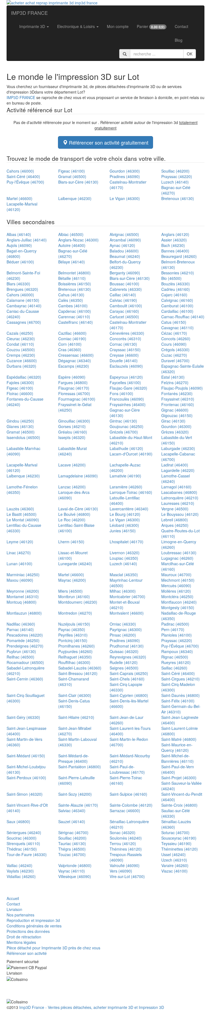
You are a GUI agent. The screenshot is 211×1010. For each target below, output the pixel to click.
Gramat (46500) (72, 176)
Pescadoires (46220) (25, 635)
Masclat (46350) (124, 574)
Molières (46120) (176, 591)
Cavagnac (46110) (177, 327)
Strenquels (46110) (23, 843)
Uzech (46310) (174, 860)
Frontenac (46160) (177, 404)
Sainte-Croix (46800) (179, 805)
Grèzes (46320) (175, 432)
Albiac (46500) (71, 234)
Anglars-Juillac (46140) (27, 240)
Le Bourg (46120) (125, 514)
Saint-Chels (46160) (127, 679)
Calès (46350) (70, 300)
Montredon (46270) (75, 613)
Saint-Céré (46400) (23, 176)
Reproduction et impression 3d (33, 920)
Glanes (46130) (20, 426)
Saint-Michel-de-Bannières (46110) (177, 758)
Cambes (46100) (73, 305)
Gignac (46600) (174, 410)
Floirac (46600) (20, 393)
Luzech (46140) (175, 182)
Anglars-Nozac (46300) (78, 240)
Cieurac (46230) (21, 338)
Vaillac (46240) (19, 865)
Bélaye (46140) (71, 262)
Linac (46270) (19, 552)
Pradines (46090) (125, 176)
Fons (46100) (121, 393)
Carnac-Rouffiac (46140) (182, 316)
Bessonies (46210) (177, 272)
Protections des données (28, 931)
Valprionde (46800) (74, 865)
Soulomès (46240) (126, 838)
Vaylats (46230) (20, 871)
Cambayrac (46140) (24, 305)
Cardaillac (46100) (177, 311)
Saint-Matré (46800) (178, 739)
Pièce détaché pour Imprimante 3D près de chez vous (53, 947)
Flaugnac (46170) (73, 388)
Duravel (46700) (175, 360)
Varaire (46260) (174, 865)
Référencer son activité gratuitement (108, 142)
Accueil (13, 898)
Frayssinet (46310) (177, 399)
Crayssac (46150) (125, 349)
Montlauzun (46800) (24, 613)
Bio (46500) (171, 278)
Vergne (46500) (174, 508)
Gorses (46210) (72, 426)
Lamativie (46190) (125, 476)
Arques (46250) (174, 525)
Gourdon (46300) (125, 171)
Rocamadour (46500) (25, 662)
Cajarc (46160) (174, 294)
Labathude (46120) (126, 448)
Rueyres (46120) (176, 662)
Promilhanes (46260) (76, 646)
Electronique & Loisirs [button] (76, 26)
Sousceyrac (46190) (178, 838)
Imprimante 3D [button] (32, 26)
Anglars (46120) (175, 234)
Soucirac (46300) (22, 838)
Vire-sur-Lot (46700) (127, 876)
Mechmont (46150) (178, 580)
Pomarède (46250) (23, 640)
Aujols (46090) (19, 245)
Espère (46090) (71, 377)
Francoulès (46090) (127, 399)
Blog (178, 40)
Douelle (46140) (124, 360)
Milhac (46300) (123, 591)
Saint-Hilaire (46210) (76, 717)
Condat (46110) (20, 344)
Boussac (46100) (124, 283)
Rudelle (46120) (124, 662)
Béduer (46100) (20, 262)
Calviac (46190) (123, 300)
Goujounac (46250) (126, 426)
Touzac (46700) (72, 854)
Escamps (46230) (73, 366)
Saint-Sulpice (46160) (128, 794)
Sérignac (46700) (73, 832)
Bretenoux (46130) (177, 198)
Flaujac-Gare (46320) (128, 388)
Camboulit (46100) (126, 305)
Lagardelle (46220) (178, 470)
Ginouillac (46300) (74, 421)
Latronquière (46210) (179, 497)
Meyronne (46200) (23, 591)
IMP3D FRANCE (29, 12)
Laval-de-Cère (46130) (78, 508)
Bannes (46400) (175, 251)
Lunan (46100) (19, 563)
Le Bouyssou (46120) (180, 514)
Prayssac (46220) (176, 176)
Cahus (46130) (71, 294)
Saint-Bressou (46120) (78, 673)
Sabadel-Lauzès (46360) (79, 668)
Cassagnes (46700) (24, 322)
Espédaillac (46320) (24, 377)
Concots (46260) (175, 338)
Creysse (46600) (124, 355)
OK (189, 54)
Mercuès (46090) (176, 585)
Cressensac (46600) (76, 355)
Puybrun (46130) (21, 651)
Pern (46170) (172, 629)
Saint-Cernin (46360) (25, 679)
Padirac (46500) (175, 624)
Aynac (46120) (122, 245)
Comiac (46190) (72, 338)
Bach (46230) (173, 245)
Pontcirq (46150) (72, 640)
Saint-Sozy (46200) (75, 794)
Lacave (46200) (72, 465)
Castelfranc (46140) (75, 322)
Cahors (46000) (20, 171)
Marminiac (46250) (23, 574)
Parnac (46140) (20, 629)
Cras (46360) (69, 349)
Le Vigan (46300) (125, 198)
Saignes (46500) (124, 668)
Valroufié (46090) (125, 865)
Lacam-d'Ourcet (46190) (131, 454)
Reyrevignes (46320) (128, 657)
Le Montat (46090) (23, 519)
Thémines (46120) (126, 849)
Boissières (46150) (74, 283)
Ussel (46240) (173, 854)
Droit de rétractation (24, 936)
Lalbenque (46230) (74, 198)
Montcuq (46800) (22, 602)
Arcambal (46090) (125, 240)
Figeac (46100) (71, 171)
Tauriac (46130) (72, 843)
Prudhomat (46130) (127, 646)
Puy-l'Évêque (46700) (25, 182)
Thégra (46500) (72, 849)
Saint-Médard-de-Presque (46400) (73, 758)
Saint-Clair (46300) (74, 695)
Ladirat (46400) (174, 465)
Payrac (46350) (71, 629)
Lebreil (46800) (174, 519)
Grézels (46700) (124, 432)
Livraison (14, 909)
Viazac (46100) (174, 871)
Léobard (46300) (124, 525)
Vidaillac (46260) (21, 876)
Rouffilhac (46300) (74, 662)
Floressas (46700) (74, 393)
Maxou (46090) (20, 580)
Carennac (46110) (74, 316)
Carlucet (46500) (124, 316)
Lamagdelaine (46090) (78, 476)
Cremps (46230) (21, 355)
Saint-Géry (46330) (23, 717)
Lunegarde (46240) (75, 563)
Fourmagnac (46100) (76, 399)
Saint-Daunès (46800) (180, 695)
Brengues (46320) (22, 289)
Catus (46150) (173, 322)
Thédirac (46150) (22, 849)
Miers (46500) (70, 591)
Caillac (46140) (123, 294)
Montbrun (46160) (74, 596)
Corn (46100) (70, 344)
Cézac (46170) (174, 333)
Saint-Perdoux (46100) (26, 777)
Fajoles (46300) (20, 382)
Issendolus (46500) (23, 437)
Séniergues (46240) (24, 832)
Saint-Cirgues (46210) (180, 679)
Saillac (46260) (174, 668)
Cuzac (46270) (174, 355)
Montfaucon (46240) (179, 602)
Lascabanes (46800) (179, 492)
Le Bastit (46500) (22, 514)
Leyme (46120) (20, 541)
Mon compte (118, 26)
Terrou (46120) (123, 843)
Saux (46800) (18, 821)
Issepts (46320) (71, 437)
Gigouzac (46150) (177, 415)
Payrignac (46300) (126, 629)
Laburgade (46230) (178, 448)
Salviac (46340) (71, 810)
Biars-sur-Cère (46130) (78, 182)
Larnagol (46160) (176, 486)
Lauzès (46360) (20, 508)
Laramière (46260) (126, 486)
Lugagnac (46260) (177, 558)
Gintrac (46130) (123, 421)
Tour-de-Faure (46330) (27, 854)
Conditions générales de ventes (34, 926)
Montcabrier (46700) (127, 596)
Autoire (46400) (71, 245)
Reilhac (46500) (20, 657)
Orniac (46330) (123, 624)
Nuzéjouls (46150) (74, 624)
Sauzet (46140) (71, 821)
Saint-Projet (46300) (178, 777)
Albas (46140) (19, 234)
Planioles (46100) (176, 635)
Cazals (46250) (20, 333)
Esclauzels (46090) (126, 366)
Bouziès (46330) (175, 283)
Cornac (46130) (123, 344)
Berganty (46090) (125, 272)
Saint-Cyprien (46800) (129, 695)
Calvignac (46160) (177, 300)
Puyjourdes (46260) (75, 651)
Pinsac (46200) (123, 635)
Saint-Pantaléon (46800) (79, 766)
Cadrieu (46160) (175, 289)
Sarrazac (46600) (125, 810)
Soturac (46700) (175, 832)
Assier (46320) (174, 240)
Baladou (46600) (124, 251)
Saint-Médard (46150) (26, 755)
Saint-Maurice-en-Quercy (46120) (177, 747)
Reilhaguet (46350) (75, 657)
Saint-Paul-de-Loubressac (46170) (127, 769)
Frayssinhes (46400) (128, 404)
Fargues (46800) (73, 382)
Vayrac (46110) (71, 871)
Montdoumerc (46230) (77, 602)
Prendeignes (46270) (25, 646)
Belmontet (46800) (74, 272)
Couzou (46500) (21, 349)
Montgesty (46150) (177, 607)
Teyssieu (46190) (176, 843)
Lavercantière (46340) (129, 508)
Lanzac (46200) (72, 486)
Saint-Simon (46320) (25, 794)
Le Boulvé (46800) (74, 514)
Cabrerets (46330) (126, 289)
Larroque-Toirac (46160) (131, 492)
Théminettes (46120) (179, 849)
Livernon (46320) (125, 552)
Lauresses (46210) (177, 503)
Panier (151, 26)
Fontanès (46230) (177, 393)
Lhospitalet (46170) (126, 541)
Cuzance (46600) (22, 360)
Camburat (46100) (177, 305)
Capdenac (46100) (74, 311)
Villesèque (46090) (74, 876)
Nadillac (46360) (21, 624)
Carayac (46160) (124, 311)
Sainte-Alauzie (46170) (78, 805)
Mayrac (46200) (72, 580)
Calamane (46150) (23, 300)
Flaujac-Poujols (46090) (182, 388)
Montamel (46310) (23, 596)
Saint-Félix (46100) (178, 701)
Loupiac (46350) (124, 558)
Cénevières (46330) (127, 333)
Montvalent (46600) (127, 613)
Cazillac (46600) (72, 333)
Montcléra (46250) (177, 596)
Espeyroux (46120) (126, 377)
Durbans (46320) (21, 366)
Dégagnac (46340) (74, 360)
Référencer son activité (27, 953)
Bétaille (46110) (72, 278)
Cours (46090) (174, 344)
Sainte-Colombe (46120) (131, 805)
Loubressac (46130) (178, 552)
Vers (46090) (121, 871)
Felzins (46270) (174, 382)
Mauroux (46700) (176, 574)
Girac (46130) (173, 421)
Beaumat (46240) (125, 256)
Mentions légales (21, 942)
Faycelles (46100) (125, 382)
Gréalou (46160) (72, 432)
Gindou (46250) (20, 421)
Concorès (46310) (125, 338)
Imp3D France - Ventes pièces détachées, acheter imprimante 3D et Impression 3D (91, 1007)
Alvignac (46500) (124, 234)
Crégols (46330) (175, 349)
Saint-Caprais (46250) (129, 673)
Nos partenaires (20, 915)
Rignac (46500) (174, 657)
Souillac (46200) (175, 171)
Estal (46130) (173, 377)
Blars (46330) (18, 283)
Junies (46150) (123, 530)
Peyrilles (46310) (73, 635)
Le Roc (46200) (71, 519)
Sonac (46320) (122, 832)
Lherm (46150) (71, 541)
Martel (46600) (19, 198)
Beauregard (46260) (179, 256)
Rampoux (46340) (177, 651)
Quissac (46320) (124, 651)
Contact (181, 26)
